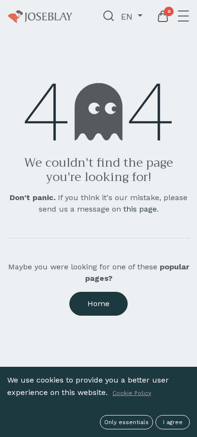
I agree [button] (173, 422)
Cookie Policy (131, 393)
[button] (108, 17)
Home (98, 303)
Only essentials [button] (126, 422)
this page (140, 208)
